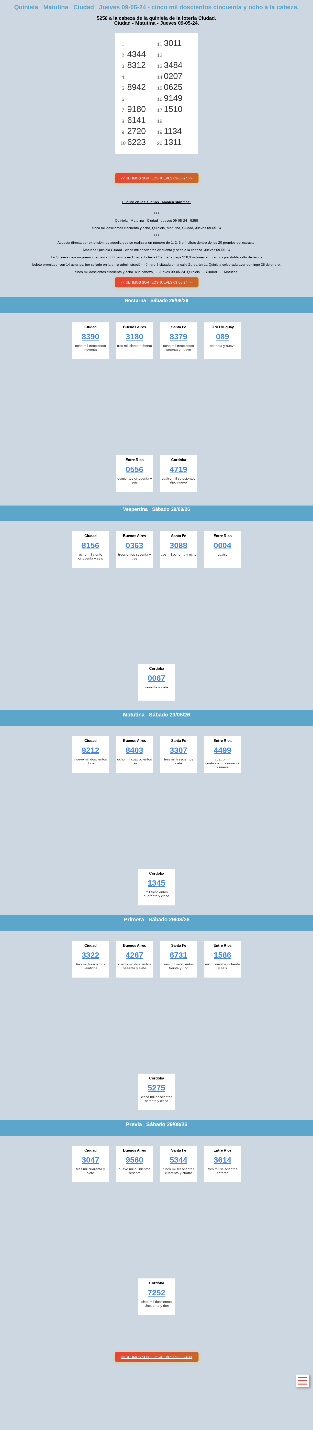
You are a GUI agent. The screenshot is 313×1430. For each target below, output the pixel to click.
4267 (134, 955)
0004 (222, 545)
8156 (90, 545)
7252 (156, 1292)
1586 (222, 955)
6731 (178, 955)
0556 (134, 469)
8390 (90, 336)
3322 (90, 955)
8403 (134, 750)
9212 (90, 750)
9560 (134, 1159)
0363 (134, 545)
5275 (156, 1087)
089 (222, 336)
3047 (90, 1159)
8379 (178, 336)
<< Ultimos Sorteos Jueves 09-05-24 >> (156, 178)
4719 (178, 469)
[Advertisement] (156, 405)
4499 (222, 750)
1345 (156, 883)
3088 (178, 545)
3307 (178, 750)
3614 (222, 1159)
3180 (134, 336)
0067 (156, 678)
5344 (178, 1159)
